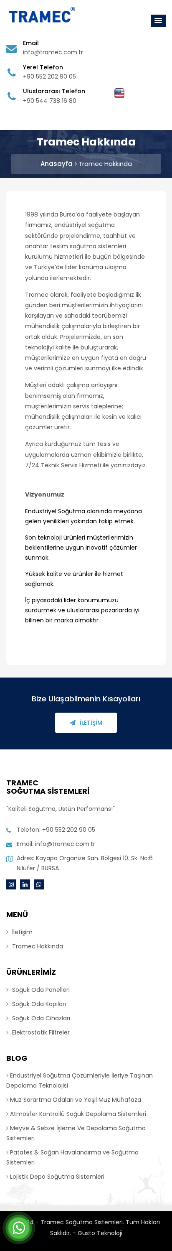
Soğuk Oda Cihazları (40, 1018)
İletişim (91, 722)
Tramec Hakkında (105, 163)
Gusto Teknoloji (100, 1233)
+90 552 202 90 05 (49, 76)
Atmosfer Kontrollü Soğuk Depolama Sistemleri (77, 1114)
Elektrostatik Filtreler (40, 1032)
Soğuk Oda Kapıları (38, 1004)
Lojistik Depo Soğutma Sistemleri (56, 1176)
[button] (158, 21)
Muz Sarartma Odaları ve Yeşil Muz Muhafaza (74, 1100)
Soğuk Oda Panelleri (40, 990)
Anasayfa (56, 163)
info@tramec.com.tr (53, 52)
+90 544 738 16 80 (49, 101)
